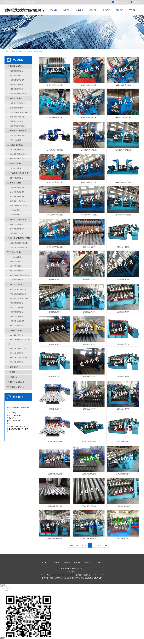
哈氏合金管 (98, 578)
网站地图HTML (66, 568)
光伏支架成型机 (15, 75)
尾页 (106, 545)
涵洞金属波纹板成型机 (18, 117)
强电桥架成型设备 (16, 312)
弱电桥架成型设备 (16, 307)
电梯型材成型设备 (16, 362)
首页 (77, 545)
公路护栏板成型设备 (17, 196)
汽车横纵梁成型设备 (17, 229)
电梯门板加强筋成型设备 (19, 357)
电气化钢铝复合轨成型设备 (19, 275)
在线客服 (2, 585)
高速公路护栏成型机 (17, 201)
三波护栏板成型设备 (17, 187)
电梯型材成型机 (16, 330)
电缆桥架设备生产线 (17, 325)
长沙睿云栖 (71, 578)
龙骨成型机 (14, 367)
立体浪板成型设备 (16, 178)
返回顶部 (2, 638)
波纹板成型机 (38, 51)
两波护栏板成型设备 (17, 192)
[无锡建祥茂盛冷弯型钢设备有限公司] (25, 12)
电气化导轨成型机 (16, 271)
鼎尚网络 (87, 575)
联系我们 (99, 562)
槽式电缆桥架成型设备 (18, 289)
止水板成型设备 (15, 257)
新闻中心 (66, 562)
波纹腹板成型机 (16, 145)
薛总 (1, 589)
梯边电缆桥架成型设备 (18, 294)
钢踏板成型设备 (15, 168)
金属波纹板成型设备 (17, 135)
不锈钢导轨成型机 (16, 280)
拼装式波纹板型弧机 (17, 121)
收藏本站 (137, 2)
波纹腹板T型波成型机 (18, 154)
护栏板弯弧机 (15, 215)
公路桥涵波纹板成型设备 (19, 112)
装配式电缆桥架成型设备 (19, 298)
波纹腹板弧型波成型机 (18, 149)
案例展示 (77, 562)
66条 (71, 545)
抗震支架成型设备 (16, 71)
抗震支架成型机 (16, 66)
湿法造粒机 (89, 578)
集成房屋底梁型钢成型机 (19, 243)
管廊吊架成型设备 (16, 89)
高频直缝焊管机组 (17, 387)
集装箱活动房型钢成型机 (19, 247)
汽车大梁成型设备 (16, 233)
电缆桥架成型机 (16, 285)
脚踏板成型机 (15, 163)
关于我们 (45, 562)
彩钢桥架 (13, 377)
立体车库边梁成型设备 (19, 173)
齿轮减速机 (80, 578)
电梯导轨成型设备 (16, 335)
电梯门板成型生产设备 (18, 348)
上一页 (84, 545)
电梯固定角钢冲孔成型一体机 (18, 342)
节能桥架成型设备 (16, 316)
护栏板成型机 (15, 183)
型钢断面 (13, 372)
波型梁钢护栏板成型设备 (19, 206)
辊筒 (51, 578)
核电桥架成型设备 (16, 303)
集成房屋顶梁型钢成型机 (20, 238)
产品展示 (29, 51)
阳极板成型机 (15, 252)
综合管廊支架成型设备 (18, 93)
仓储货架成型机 (15, 261)
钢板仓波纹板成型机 (18, 131)
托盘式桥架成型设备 (17, 321)
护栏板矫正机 (15, 210)
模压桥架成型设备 (17, 382)
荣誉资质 (88, 562)
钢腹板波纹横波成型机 (18, 159)
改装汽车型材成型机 (17, 224)
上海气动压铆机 (60, 578)
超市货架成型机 (15, 266)
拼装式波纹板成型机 (17, 103)
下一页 (99, 545)
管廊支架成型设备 (16, 84)
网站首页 (22, 51)
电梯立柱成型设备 (16, 353)
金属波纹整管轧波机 (17, 126)
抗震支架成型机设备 (17, 80)
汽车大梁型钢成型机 (18, 219)
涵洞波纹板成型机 (16, 108)
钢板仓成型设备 (15, 140)
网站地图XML (78, 568)
